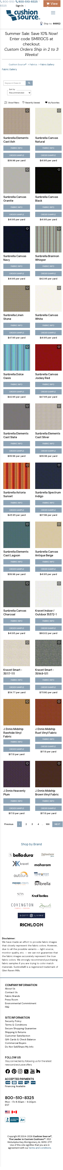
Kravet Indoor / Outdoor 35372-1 (46, 612)
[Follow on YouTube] (32, 1072)
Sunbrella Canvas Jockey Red (46, 376)
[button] (50, 24)
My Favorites (53, 102)
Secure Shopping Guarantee (20, 1028)
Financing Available (15, 1086)
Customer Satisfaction (17, 1035)
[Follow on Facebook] (7, 1072)
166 (48, 824)
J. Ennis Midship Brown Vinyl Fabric (47, 792)
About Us (10, 988)
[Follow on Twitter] (26, 1072)
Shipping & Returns (15, 1032)
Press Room (11, 999)
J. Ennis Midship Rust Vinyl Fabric (46, 731)
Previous (8, 824)
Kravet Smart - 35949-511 (44, 671)
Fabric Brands (12, 996)
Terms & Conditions (16, 1024)
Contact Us (11, 992)
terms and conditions (40, 1147)
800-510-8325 (19, 1097)
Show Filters (13, 102)
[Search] (29, 83)
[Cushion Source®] (23, 19)
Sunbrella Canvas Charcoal (14, 612)
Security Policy (13, 1021)
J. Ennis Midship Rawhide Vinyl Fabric (13, 732)
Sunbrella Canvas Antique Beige (46, 553)
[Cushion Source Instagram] (20, 1072)
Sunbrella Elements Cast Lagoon (15, 553)
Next (57, 824)
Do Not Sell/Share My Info (19, 1046)
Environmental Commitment (20, 1003)
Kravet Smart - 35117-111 (12, 671)
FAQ (7, 1006)
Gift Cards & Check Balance (20, 1039)
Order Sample (16, 155)
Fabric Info (16, 148)
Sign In (19, 5)
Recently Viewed (32, 102)
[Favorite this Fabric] (27, 110)
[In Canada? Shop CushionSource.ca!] (14, 1114)
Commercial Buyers (15, 1043)
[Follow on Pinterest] (14, 1072)
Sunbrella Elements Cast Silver (47, 435)
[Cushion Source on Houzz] (38, 1071)
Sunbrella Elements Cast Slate (15, 435)
